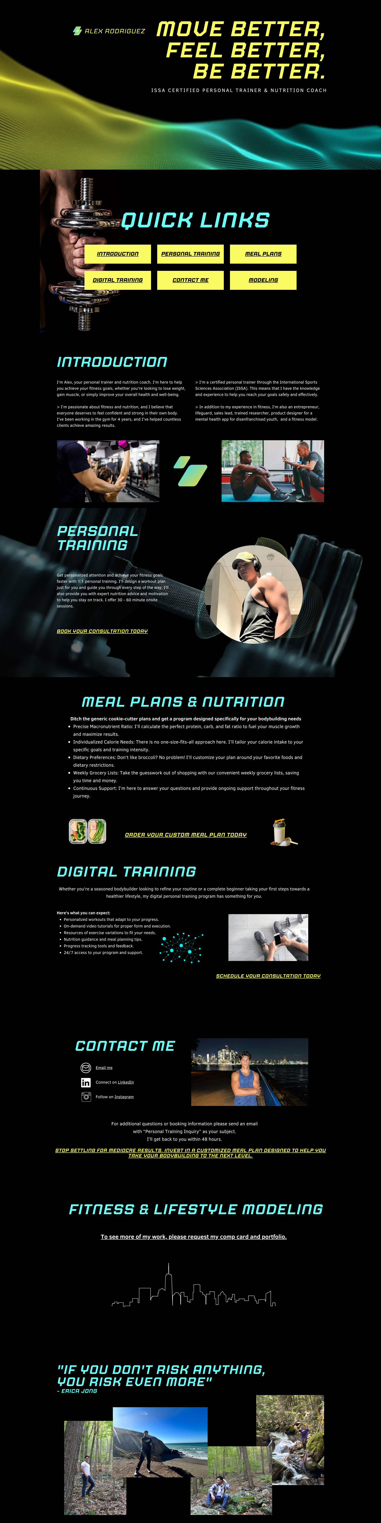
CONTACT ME (191, 280)
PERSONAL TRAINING (190, 254)
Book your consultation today (102, 631)
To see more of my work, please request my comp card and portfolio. (194, 1236)
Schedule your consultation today (268, 976)
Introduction (118, 254)
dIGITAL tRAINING (118, 280)
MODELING (263, 280)
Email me (104, 1067)
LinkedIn (126, 1082)
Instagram (124, 1097)
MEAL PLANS (263, 254)
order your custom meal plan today (186, 835)
